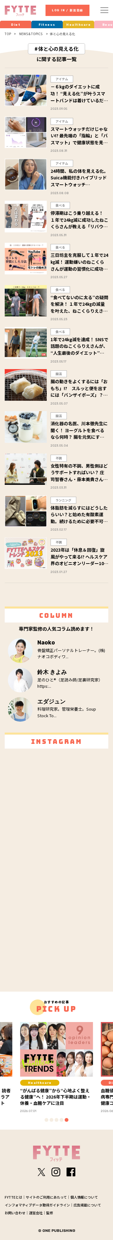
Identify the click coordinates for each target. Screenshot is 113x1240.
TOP (8, 33)
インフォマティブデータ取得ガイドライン (37, 1204)
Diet (15, 25)
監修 (49, 1212)
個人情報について (84, 1197)
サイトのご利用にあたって (46, 1197)
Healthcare (78, 25)
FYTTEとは (13, 1197)
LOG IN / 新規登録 (67, 10)
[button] (46, 1120)
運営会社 (36, 1212)
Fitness (47, 25)
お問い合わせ (15, 1212)
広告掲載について (87, 1204)
